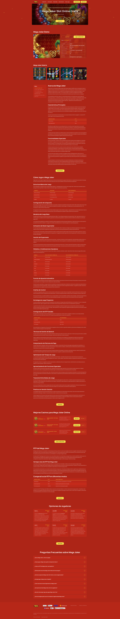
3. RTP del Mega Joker (37, 91)
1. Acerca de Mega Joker (38, 88)
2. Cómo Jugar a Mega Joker (39, 89)
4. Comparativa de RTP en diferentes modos (38, 93)
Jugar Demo (67, 36)
